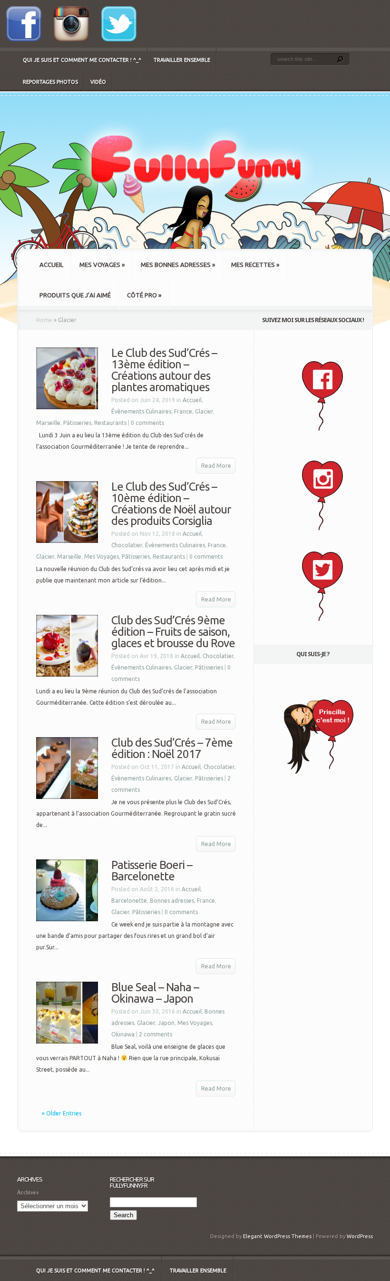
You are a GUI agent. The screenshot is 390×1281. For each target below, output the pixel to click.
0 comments (147, 423)
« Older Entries (61, 1113)
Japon (166, 1023)
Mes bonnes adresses (178, 264)
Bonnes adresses (172, 900)
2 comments (155, 1034)
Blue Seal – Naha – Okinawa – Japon (155, 993)
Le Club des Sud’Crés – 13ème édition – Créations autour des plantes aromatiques (164, 370)
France (183, 411)
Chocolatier (126, 545)
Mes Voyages (102, 264)
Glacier (204, 411)
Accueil (51, 264)
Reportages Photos (50, 82)
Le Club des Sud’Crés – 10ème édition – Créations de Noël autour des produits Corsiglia (171, 503)
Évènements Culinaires (141, 411)
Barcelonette (129, 900)
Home (44, 320)
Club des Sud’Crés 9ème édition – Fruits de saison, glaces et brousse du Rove (173, 632)
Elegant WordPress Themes (277, 1236)
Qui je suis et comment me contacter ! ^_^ (82, 60)
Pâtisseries (77, 423)
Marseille (48, 423)
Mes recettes (255, 264)
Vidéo (98, 82)
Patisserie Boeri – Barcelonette (151, 870)
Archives (28, 1192)
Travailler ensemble (182, 60)
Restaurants (110, 423)
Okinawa (123, 1034)
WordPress (360, 1236)
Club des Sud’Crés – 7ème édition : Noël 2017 (172, 748)
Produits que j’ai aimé (75, 295)
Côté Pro (144, 295)
